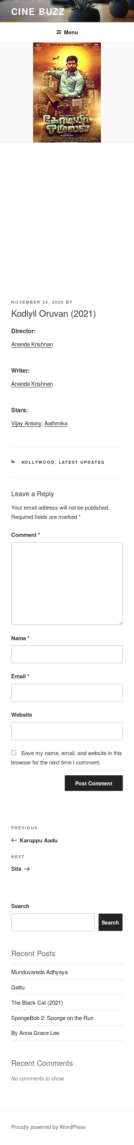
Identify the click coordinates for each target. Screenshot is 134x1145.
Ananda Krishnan (32, 344)
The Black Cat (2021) (37, 1002)
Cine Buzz (38, 11)
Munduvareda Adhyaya (39, 972)
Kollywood (38, 462)
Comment (25, 535)
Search (20, 906)
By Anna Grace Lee (35, 1032)
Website (21, 714)
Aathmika (55, 423)
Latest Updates (82, 462)
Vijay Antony (26, 423)
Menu (71, 32)
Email (20, 676)
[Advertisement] (67, 214)
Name (20, 638)
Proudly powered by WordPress (48, 1126)
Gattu (18, 987)
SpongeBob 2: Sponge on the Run (52, 1018)
